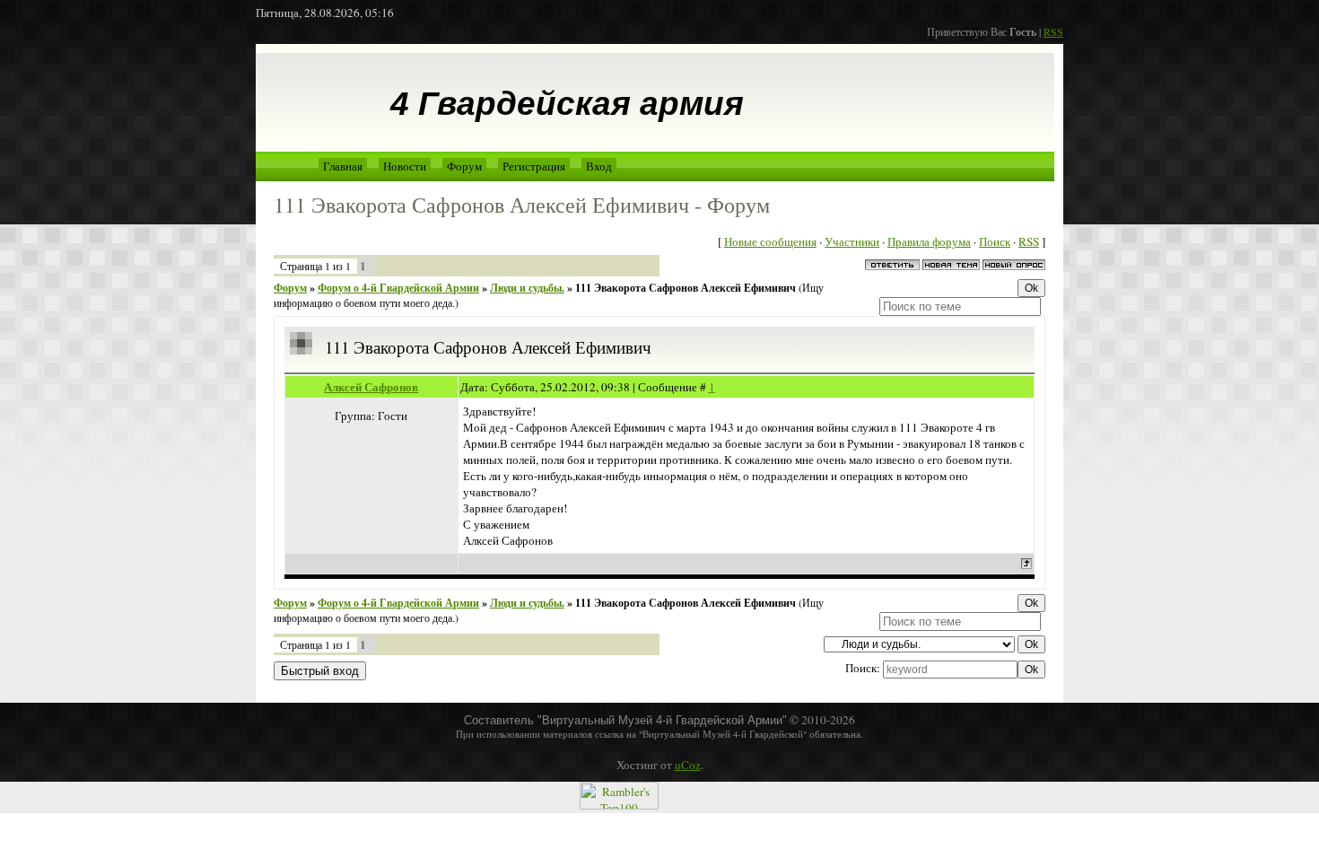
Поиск (994, 241)
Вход (599, 166)
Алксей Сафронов (371, 387)
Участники (852, 241)
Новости (404, 166)
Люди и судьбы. (527, 287)
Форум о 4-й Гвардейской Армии (398, 287)
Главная (343, 166)
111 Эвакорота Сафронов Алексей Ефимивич (685, 287)
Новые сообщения (770, 241)
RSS (1053, 31)
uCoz (688, 765)
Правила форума (929, 241)
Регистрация (533, 166)
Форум (464, 166)
